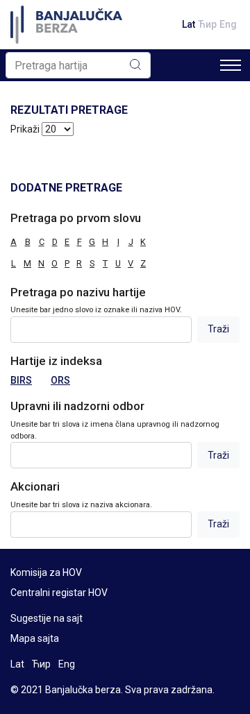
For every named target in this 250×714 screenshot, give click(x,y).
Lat (188, 24)
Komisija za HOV (46, 572)
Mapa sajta (34, 638)
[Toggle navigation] (230, 65)
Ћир (207, 24)
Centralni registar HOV (59, 592)
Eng (228, 24)
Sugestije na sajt (46, 618)
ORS (60, 380)
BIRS (21, 380)
